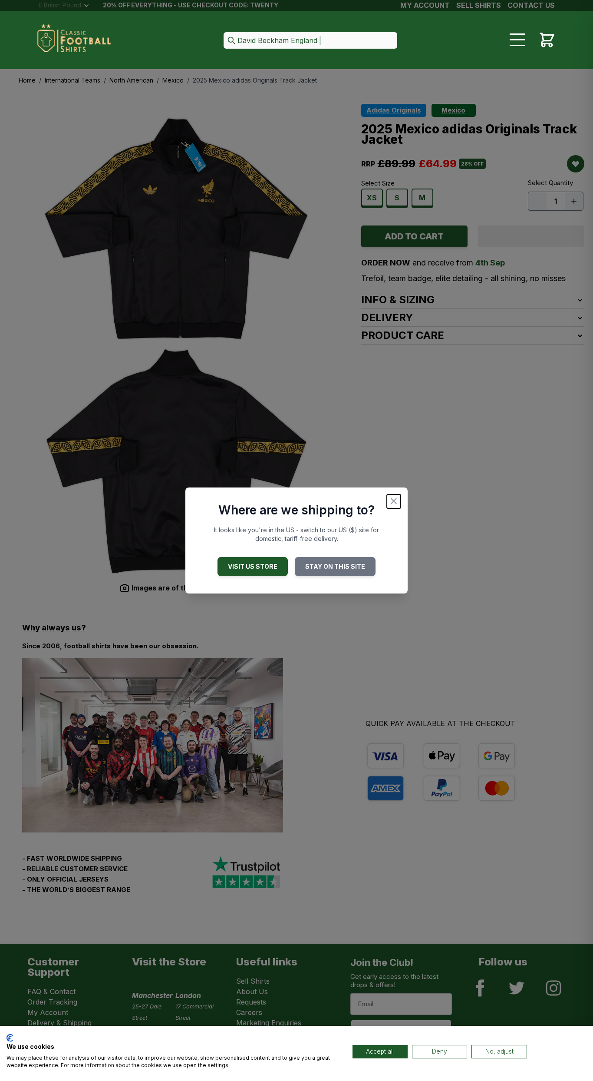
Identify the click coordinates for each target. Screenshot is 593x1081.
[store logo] (74, 41)
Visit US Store (252, 566)
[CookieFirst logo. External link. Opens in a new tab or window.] (10, 1038)
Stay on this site (335, 566)
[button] (310, 41)
